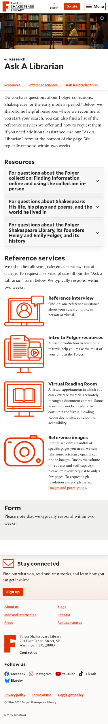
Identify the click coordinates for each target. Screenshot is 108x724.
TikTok (91, 674)
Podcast (64, 615)
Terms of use (42, 695)
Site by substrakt (15, 715)
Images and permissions (67, 488)
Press (8, 622)
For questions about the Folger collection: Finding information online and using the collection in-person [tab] (47, 181)
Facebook (18, 674)
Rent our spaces (70, 622)
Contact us (28, 652)
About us (11, 606)
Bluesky (17, 680)
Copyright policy (71, 695)
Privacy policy (14, 695)
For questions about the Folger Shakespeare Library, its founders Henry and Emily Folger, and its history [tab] (46, 232)
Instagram (44, 674)
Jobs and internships (20, 615)
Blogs (62, 606)
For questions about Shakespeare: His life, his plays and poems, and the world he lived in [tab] (50, 206)
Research (17, 58)
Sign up (13, 591)
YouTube (68, 674)
